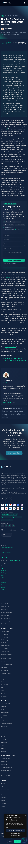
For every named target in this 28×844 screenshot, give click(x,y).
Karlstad (3, 568)
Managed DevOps (5, 645)
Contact (3, 806)
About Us (3, 783)
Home (2, 43)
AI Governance (4, 718)
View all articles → (7, 402)
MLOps (2, 709)
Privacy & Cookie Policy (6, 838)
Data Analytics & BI (5, 775)
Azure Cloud (4, 736)
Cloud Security (4, 661)
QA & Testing (4, 773)
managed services (10, 347)
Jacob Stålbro (8, 28)
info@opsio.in (14, 492)
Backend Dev (4, 764)
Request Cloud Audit (15, 835)
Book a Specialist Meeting (15, 830)
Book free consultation (15, 260)
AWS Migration (4, 634)
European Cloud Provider (7, 547)
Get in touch (6, 534)
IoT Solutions (4, 720)
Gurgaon (3, 587)
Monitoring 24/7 (5, 615)
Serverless (3, 751)
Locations (3, 803)
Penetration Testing (6, 673)
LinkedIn (13, 402)
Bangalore (3, 582)
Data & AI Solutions (5, 703)
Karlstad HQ (4, 557)
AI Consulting (4, 706)
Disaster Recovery (5, 623)
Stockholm (3, 570)
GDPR (2, 681)
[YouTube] (10, 498)
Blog (2, 786)
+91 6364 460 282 (5, 492)
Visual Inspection (5, 712)
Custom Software (5, 758)
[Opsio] (7, 2)
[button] (24, 840)
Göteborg (3, 573)
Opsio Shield (4, 696)
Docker (2, 745)
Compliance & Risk (5, 679)
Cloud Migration (5, 631)
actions (8, 277)
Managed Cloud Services (7, 601)
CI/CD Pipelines (4, 648)
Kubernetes (4, 742)
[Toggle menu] (24, 2)
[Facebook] (6, 498)
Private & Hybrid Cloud (6, 612)
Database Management (6, 767)
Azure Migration (5, 637)
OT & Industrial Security (6, 664)
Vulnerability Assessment (7, 676)
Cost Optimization (5, 618)
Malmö (2, 575)
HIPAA (2, 690)
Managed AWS (4, 603)
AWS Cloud (3, 734)
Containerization (5, 651)
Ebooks (3, 800)
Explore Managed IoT (15, 833)
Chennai (3, 584)
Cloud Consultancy (5, 621)
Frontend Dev (4, 761)
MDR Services (4, 670)
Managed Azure (5, 606)
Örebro (2, 577)
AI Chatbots (4, 715)
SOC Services (4, 667)
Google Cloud (4, 739)
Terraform (3, 748)
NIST (2, 687)
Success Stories (5, 789)
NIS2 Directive (4, 684)
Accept (17, 841)
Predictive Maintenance (6, 723)
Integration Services (6, 770)
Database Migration (5, 640)
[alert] (15, 826)
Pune (2, 589)
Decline (10, 841)
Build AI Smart (4, 726)
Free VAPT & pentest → (14, 560)
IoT (7, 129)
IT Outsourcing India (6, 552)
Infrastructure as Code (6, 654)
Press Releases (4, 792)
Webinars (3, 797)
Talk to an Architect (14, 453)
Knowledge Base (8, 43)
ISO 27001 (3, 693)
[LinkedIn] (2, 498)
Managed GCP (4, 609)
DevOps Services (5, 642)
